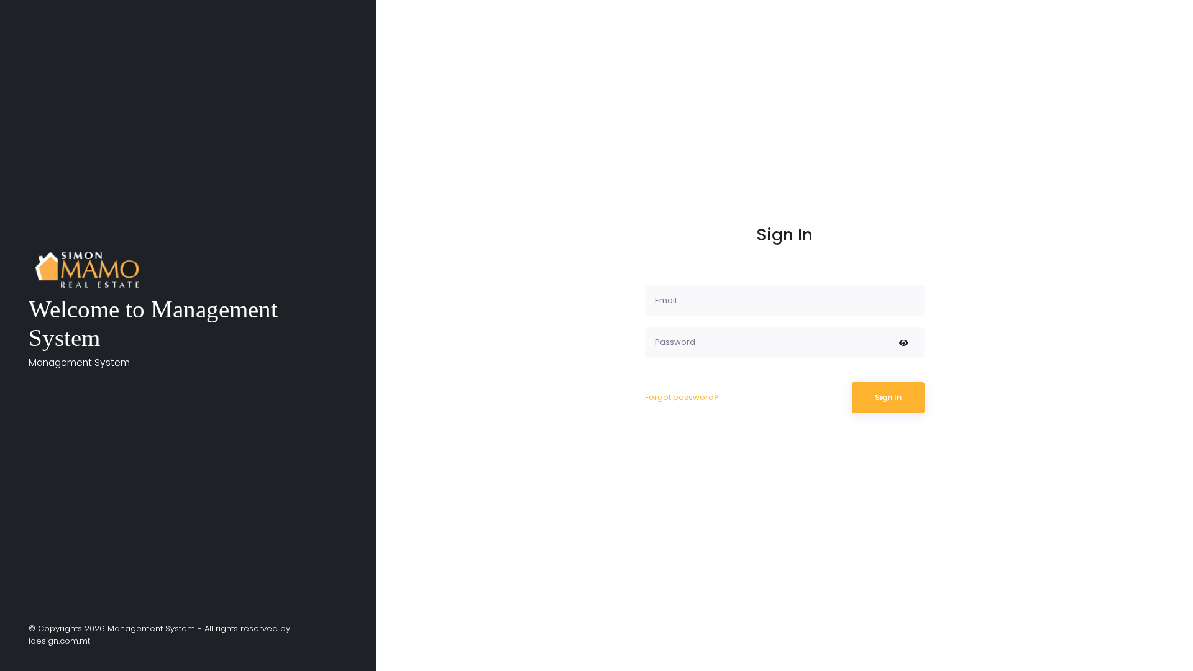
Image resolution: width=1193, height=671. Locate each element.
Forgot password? (682, 397)
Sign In (888, 397)
